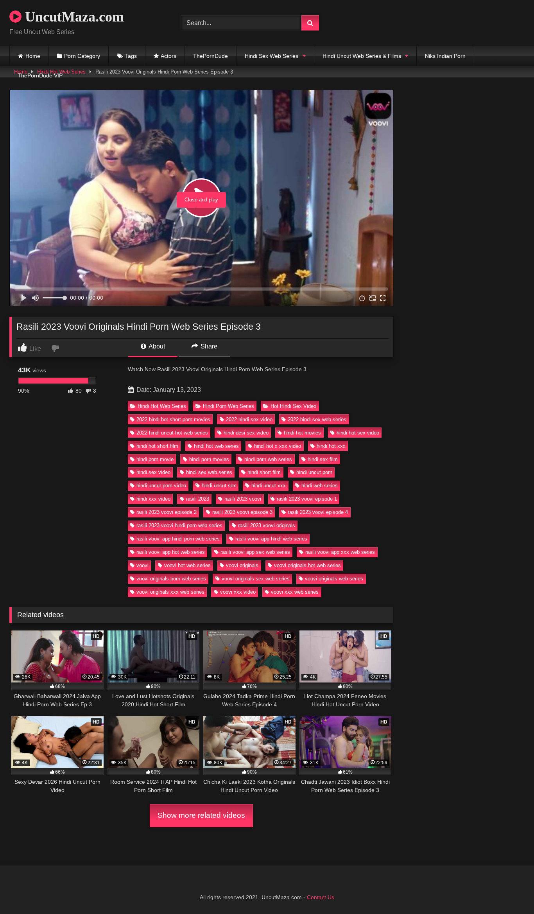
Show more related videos (201, 815)
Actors (168, 56)
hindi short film (264, 472)
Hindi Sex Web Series (271, 56)
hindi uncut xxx (268, 485)
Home (32, 56)
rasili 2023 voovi (242, 499)
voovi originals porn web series (171, 579)
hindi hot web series (216, 446)
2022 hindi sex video (249, 419)
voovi (142, 565)
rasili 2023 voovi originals (266, 525)
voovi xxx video (238, 592)
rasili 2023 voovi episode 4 (318, 512)
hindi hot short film (157, 446)
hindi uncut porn (314, 472)
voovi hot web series (187, 565)
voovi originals (242, 565)
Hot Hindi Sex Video (293, 406)
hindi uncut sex (219, 485)
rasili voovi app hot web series (170, 552)
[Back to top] (509, 890)
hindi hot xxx (331, 446)
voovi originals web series (334, 579)
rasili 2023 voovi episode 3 (242, 512)
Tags (131, 56)
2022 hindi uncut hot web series (172, 433)
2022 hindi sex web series (317, 419)
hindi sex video (153, 472)
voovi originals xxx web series (170, 592)
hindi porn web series (268, 459)
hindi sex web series (209, 472)
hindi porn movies (209, 459)
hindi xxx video (153, 499)
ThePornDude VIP (40, 75)
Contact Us (320, 897)
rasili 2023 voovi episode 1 (307, 499)
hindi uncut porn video (161, 485)
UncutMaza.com (73, 17)
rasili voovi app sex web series (255, 552)
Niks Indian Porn (445, 56)
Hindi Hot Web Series (162, 406)
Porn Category (82, 56)
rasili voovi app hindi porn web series (178, 539)
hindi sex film (323, 459)
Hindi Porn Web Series (228, 406)
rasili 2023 (197, 499)
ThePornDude (210, 56)
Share (208, 346)
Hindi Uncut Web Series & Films (362, 56)
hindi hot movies (302, 433)
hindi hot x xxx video (277, 446)
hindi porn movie (155, 459)
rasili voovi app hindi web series (271, 539)
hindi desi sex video (246, 433)
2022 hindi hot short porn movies (173, 419)
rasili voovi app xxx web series (340, 552)
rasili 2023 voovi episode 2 (166, 512)
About (156, 346)
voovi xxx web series (295, 592)
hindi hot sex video (358, 433)
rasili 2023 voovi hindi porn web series (179, 525)
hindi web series (319, 485)
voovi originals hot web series (307, 565)
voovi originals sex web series (256, 579)
